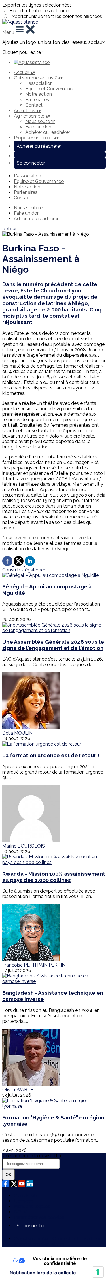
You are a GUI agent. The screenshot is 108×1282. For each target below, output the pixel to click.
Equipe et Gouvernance (50, 88)
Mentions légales (32, 1206)
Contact (34, 105)
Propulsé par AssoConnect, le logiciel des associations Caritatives (57, 1241)
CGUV (20, 1212)
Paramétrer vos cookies (39, 1217)
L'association (39, 83)
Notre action (38, 94)
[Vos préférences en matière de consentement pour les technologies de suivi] (97, 1272)
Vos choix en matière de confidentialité (60, 1261)
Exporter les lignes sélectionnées (37, 5)
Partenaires (37, 99)
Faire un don (38, 127)
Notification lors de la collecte (43, 1272)
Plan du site (26, 1195)
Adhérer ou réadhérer (47, 132)
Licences (23, 1201)
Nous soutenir (40, 121)
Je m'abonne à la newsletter (32, 1155)
